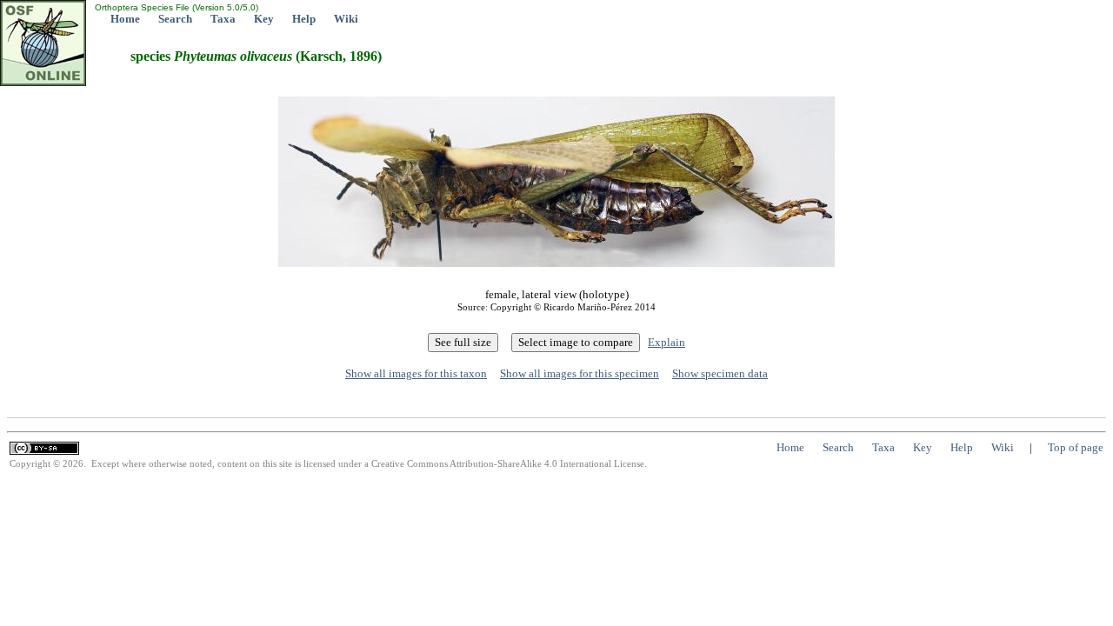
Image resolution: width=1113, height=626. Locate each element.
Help (304, 18)
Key (264, 18)
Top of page (1075, 447)
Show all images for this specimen (579, 373)
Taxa (223, 18)
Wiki (346, 18)
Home (125, 18)
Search (175, 18)
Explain (666, 342)
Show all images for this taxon (416, 373)
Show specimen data (720, 373)
